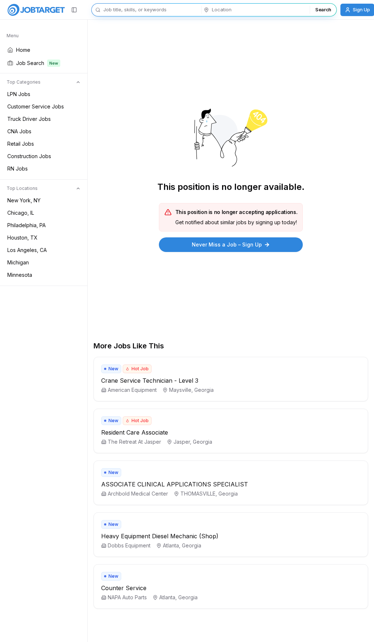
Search (323, 9)
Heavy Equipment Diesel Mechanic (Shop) (159, 536)
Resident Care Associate (134, 432)
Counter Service (123, 588)
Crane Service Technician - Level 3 (149, 380)
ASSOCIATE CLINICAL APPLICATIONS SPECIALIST (174, 484)
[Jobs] (36, 10)
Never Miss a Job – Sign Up (227, 244)
